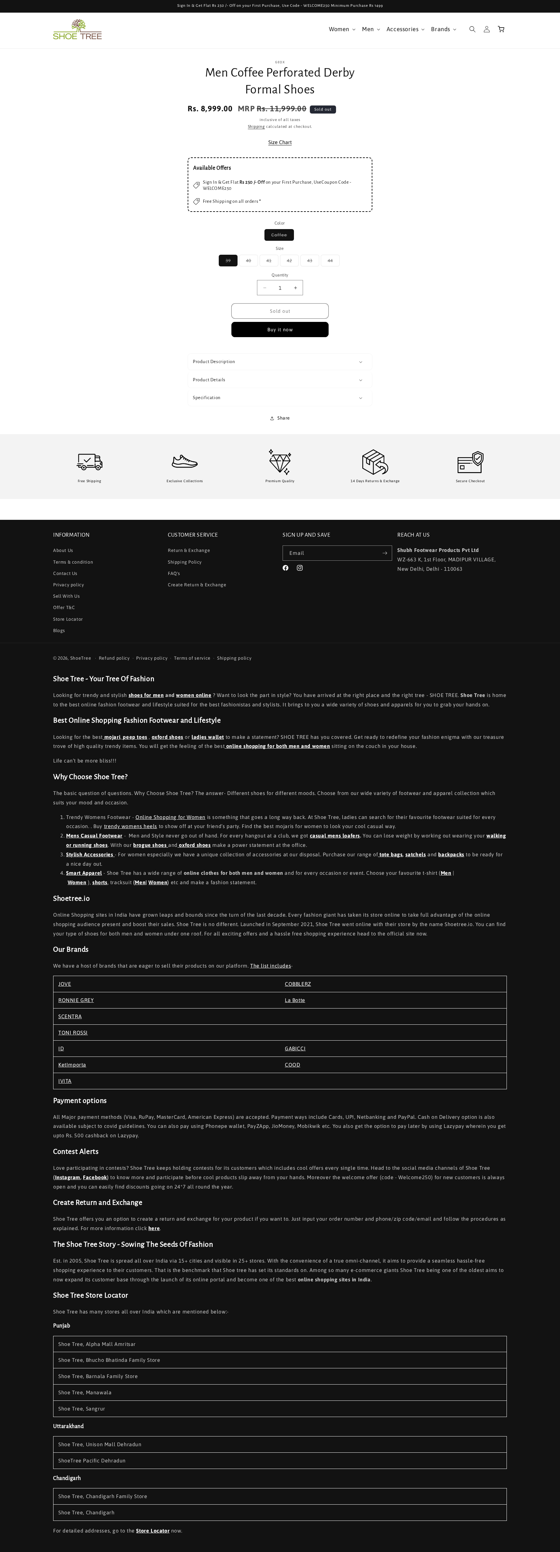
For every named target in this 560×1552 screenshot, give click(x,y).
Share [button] (283, 418)
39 (232, 262)
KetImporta (72, 1065)
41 (272, 262)
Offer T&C (64, 607)
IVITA (65, 1081)
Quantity (280, 275)
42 (293, 262)
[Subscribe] (385, 553)
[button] (341, 29)
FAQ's (174, 573)
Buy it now (280, 329)
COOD (292, 1065)
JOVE (64, 984)
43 (313, 262)
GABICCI (295, 1048)
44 (334, 262)
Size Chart (280, 142)
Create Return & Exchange (197, 584)
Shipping (256, 126)
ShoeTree (80, 658)
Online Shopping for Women (170, 817)
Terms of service (192, 658)
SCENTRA (70, 1016)
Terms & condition (73, 562)
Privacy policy (68, 584)
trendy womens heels (130, 826)
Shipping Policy (185, 562)
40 (252, 262)
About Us (63, 550)
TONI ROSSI (73, 1032)
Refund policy (114, 658)
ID (61, 1048)
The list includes (270, 966)
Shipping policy (234, 658)
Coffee (282, 236)
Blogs (59, 630)
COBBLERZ (298, 984)
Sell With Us (66, 596)
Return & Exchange (189, 550)
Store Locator (68, 619)
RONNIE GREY (76, 1000)
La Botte (295, 1000)
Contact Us (65, 573)
